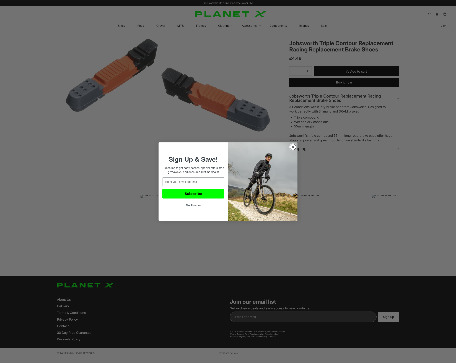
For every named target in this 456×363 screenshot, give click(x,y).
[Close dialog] (293, 147)
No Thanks (193, 205)
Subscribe (193, 194)
